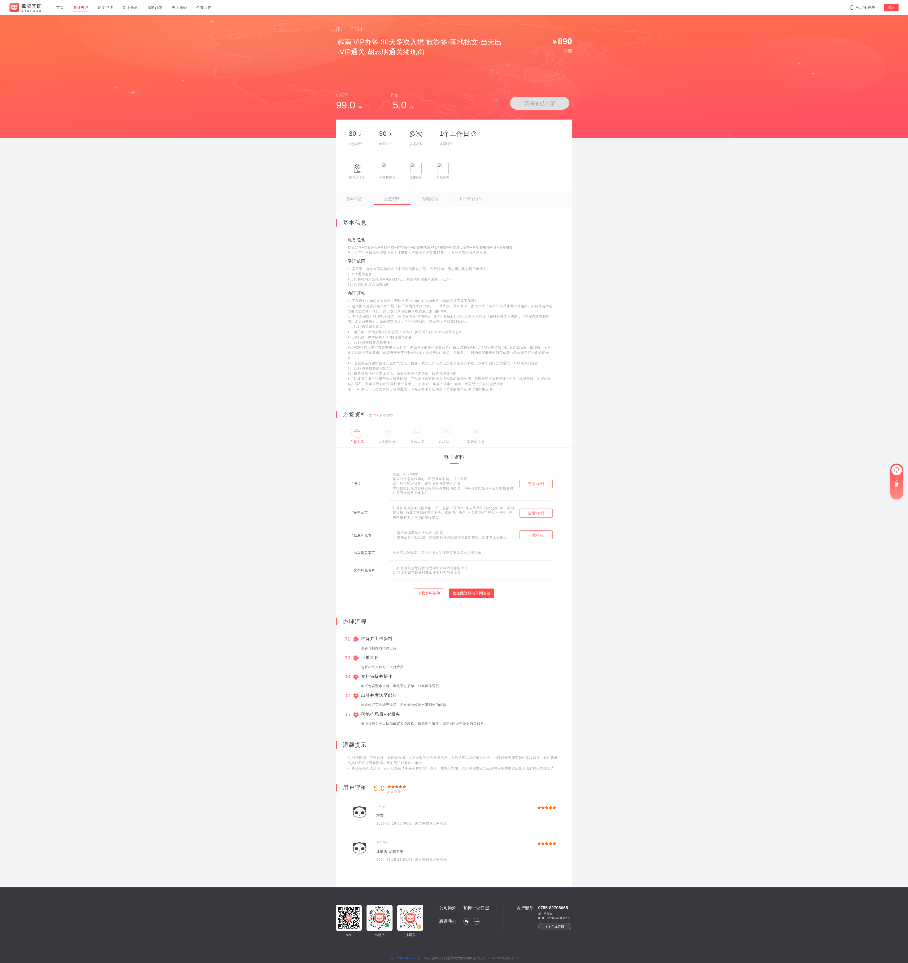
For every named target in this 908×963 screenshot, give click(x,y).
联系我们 (447, 921)
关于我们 (179, 7)
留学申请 (105, 7)
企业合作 (203, 7)
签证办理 (80, 7)
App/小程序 (865, 7)
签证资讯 (130, 7)
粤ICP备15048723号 (405, 958)
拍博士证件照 (476, 908)
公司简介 (447, 908)
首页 (60, 7)
